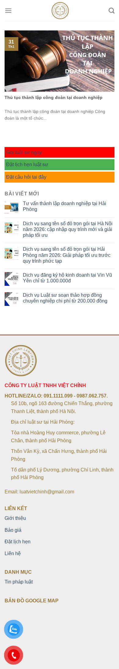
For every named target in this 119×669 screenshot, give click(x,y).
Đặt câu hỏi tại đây (26, 177)
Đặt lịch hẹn (18, 541)
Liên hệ (13, 553)
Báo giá (13, 530)
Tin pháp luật (19, 581)
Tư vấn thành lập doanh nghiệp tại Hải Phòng (64, 206)
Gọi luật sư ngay (24, 152)
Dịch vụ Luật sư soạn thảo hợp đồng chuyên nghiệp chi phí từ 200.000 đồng (65, 297)
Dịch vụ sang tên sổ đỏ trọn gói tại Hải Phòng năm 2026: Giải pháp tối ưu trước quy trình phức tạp (66, 255)
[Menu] (8, 10)
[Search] (111, 10)
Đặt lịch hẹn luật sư (27, 164)
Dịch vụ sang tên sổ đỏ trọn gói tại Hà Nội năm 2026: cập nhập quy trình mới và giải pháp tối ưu (68, 229)
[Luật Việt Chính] (60, 10)
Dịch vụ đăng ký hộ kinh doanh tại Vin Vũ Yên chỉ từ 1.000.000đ (67, 277)
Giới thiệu (15, 518)
